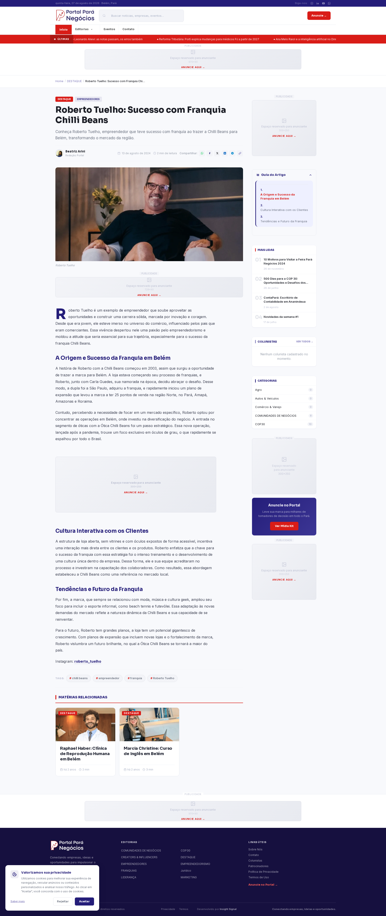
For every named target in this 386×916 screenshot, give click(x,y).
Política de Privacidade (263, 871)
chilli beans (78, 678)
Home (59, 81)
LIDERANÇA (128, 877)
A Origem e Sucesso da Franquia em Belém (277, 196)
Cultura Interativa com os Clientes (284, 210)
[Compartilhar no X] (217, 153)
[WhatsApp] (329, 3)
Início (63, 29)
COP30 (283, 424)
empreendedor (107, 678)
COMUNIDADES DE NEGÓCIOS (283, 415)
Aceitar (84, 901)
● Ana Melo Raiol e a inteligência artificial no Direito (283, 39)
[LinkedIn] (317, 3)
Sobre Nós (255, 849)
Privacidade (168, 909)
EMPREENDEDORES (88, 99)
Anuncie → (319, 15)
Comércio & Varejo (283, 407)
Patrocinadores (258, 866)
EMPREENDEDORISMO (195, 864)
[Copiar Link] (240, 153)
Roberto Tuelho (162, 678)
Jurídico (186, 870)
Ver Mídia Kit (284, 526)
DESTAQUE (74, 81)
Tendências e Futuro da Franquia (283, 221)
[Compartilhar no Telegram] (232, 153)
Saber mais (17, 901)
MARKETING (189, 877)
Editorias (81, 29)
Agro (283, 389)
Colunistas (255, 860)
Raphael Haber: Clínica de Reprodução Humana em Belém (84, 754)
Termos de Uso (258, 877)
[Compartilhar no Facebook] (209, 153)
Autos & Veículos (283, 398)
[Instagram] (311, 3)
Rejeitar (63, 901)
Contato (128, 29)
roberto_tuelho (87, 661)
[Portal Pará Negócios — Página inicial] (74, 15)
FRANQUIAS (129, 870)
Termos (183, 909)
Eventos (109, 29)
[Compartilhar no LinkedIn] (225, 153)
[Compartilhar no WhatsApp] (202, 153)
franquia (135, 678)
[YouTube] (323, 3)
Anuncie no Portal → (263, 884)
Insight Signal (228, 909)
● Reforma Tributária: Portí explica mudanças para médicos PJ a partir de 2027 (185, 39)
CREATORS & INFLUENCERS (139, 857)
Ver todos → (304, 341)
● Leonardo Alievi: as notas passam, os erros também (84, 39)
